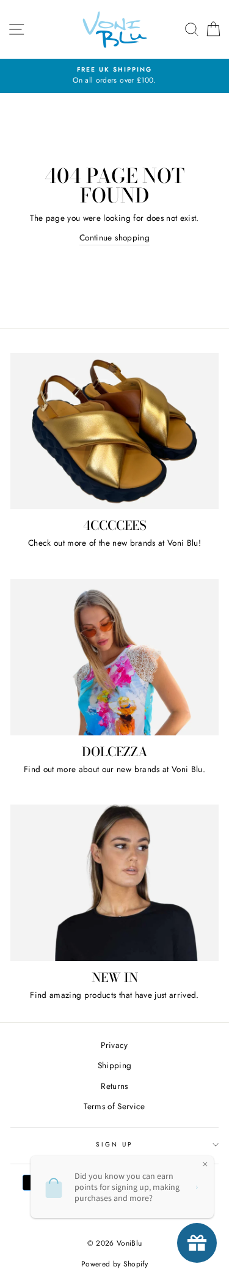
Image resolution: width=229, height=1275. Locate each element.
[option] (114, 76)
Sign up (114, 1144)
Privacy (114, 1045)
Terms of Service (114, 1106)
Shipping (115, 1065)
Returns (114, 1086)
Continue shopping (114, 237)
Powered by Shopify (114, 1263)
